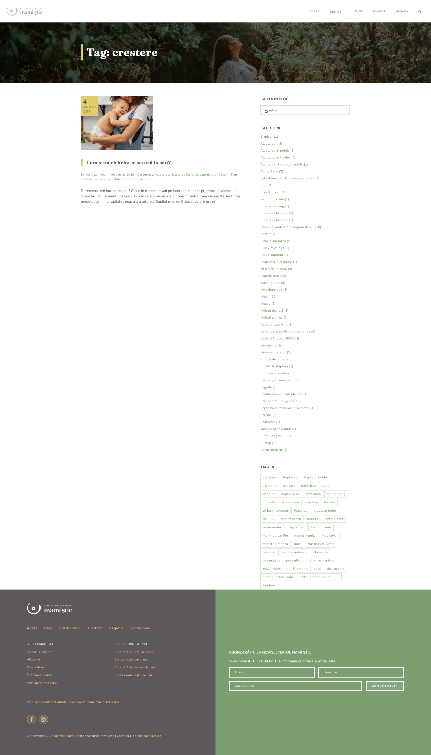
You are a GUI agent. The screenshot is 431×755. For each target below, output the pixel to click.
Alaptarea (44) (271, 143)
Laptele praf (209, 175)
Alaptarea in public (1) (277, 150)
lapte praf (297, 527)
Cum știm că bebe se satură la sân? (128, 162)
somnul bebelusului (278, 577)
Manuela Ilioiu (96, 175)
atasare (289, 485)
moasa (283, 543)
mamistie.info (63, 736)
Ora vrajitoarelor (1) (275, 352)
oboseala (320, 552)
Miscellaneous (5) (273, 290)
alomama (270, 485)
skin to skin (335, 568)
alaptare (87, 179)
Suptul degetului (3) (275, 436)
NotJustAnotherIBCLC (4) (279, 338)
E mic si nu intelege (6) (278, 241)
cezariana (313, 494)
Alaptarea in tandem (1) (278, 157)
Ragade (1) (268, 387)
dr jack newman (275, 510)
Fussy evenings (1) (274, 248)
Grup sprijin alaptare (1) (278, 262)
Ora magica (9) (271, 345)
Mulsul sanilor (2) (274, 317)
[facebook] (31, 719)
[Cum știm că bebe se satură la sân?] (117, 123)
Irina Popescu (290, 519)
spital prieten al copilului (319, 577)
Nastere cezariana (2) (276, 324)
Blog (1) (266, 185)
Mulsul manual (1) (274, 310)
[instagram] (43, 719)
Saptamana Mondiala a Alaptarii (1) (287, 408)
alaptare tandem (316, 477)
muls (298, 543)
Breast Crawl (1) (273, 192)
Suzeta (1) (268, 443)
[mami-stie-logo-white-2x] (49, 604)
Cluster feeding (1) (274, 206)
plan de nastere (321, 560)
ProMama (300, 568)
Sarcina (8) (268, 415)
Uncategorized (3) (273, 450)
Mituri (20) (268, 297)
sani (317, 568)
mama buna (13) (272, 283)
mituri (267, 543)
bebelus (269, 494)
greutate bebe (118, 179)
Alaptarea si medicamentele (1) (284, 164)
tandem (269, 585)
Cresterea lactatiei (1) (276, 220)
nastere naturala (294, 552)
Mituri (223, 175)
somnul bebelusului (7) (278, 429)
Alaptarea (162, 175)
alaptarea (289, 477)
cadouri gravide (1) (274, 199)
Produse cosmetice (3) (277, 373)
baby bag (308, 485)
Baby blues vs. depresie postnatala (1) (289, 178)
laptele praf (333, 519)
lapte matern (140, 179)
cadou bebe (290, 494)
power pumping (275, 568)
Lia (313, 527)
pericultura (294, 560)
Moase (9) (267, 304)
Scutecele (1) (270, 422)
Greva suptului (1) (274, 255)
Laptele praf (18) (273, 276)
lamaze (313, 519)
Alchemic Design (149, 736)
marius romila (305, 535)
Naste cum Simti (321, 543)
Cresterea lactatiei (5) (276, 213)
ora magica (271, 560)
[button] (419, 11)
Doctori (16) (269, 234)
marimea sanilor (275, 535)
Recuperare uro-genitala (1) (281, 401)
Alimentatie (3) (271, 171)
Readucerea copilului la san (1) (284, 394)
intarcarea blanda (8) (276, 269)
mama (326, 527)
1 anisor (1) (269, 136)
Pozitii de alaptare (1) (276, 366)
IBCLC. (268, 519)
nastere (269, 552)
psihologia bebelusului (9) (280, 380)
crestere (101, 179)
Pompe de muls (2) (275, 359)
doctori (329, 502)
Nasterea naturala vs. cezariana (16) (287, 331)
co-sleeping (336, 494)
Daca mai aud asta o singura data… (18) (290, 227)
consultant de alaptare (281, 502)
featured (301, 510)
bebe (326, 485)
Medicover (330, 535)
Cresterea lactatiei (184, 175)
